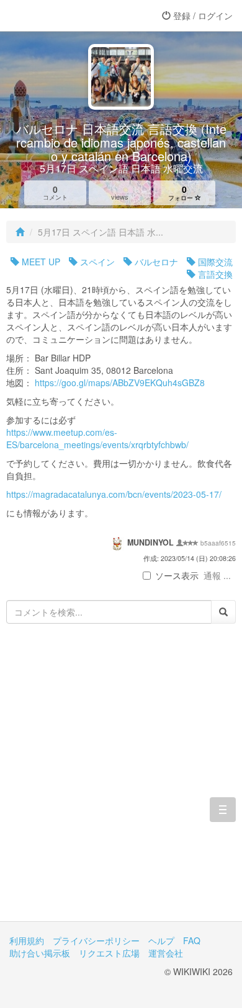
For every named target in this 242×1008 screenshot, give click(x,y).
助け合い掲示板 (39, 953)
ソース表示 (177, 575)
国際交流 (214, 261)
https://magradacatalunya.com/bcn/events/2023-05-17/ (114, 494)
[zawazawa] (59, 15)
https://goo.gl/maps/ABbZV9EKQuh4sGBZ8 (120, 382)
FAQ (191, 940)
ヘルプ (161, 940)
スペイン (96, 261)
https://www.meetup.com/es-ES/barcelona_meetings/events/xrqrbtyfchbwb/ (97, 438)
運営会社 (165, 953)
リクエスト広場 (109, 953)
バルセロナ (155, 261)
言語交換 (214, 274)
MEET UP (39, 261)
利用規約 (26, 940)
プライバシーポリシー (96, 940)
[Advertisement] (121, 782)
